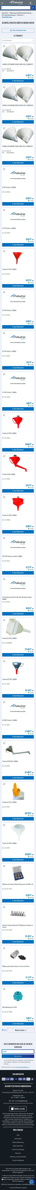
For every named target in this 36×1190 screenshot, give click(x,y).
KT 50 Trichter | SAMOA (9, 187)
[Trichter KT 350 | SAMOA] (18, 832)
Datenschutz (18, 1138)
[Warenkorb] (35, 3)
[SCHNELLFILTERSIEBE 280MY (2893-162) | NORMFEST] (18, 94)
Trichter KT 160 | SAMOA (9, 433)
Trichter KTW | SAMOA (8, 474)
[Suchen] (33, 8)
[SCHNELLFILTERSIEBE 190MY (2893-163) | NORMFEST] (18, 53)
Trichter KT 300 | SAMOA (9, 638)
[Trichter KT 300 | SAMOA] (18, 627)
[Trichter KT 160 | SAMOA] (18, 422)
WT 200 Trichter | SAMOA (9, 720)
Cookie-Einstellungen (18, 1160)
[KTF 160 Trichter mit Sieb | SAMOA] (18, 545)
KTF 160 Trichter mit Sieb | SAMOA (12, 556)
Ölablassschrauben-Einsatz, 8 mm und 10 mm (16, 966)
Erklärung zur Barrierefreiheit (18, 1156)
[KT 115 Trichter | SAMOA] (18, 340)
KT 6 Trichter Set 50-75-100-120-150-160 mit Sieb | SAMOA (17, 598)
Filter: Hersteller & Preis (19, 30)
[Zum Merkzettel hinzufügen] (4, 46)
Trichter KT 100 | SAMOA (9, 269)
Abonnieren (18, 1056)
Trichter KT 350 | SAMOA (9, 843)
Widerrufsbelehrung (18, 1142)
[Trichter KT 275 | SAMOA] (18, 791)
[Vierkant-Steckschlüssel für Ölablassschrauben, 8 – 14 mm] (18, 914)
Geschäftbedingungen (28, 1184)
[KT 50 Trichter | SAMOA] (18, 176)
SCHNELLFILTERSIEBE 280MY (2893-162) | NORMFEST (17, 105)
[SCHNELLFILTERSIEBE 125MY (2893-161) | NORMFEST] (18, 135)
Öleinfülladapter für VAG (9, 1007)
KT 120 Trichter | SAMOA (9, 310)
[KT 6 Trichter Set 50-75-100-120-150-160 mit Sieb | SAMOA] (18, 586)
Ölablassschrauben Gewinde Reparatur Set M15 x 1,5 (17, 884)
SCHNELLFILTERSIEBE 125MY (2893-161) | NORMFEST (17, 146)
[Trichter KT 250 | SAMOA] (18, 504)
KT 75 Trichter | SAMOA (9, 228)
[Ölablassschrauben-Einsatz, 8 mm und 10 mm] (18, 955)
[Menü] (2, 3)
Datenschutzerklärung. (23, 1067)
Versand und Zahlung (18, 1149)
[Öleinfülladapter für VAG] (18, 996)
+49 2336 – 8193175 (28, 1092)
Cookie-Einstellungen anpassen (18, 1187)
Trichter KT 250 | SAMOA (9, 515)
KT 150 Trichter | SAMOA (9, 392)
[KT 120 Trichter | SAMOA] (18, 299)
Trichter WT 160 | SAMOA (9, 679)
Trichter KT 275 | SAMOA (9, 802)
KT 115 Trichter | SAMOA (9, 351)
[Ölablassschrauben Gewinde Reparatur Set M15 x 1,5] (18, 873)
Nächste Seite (20, 1030)
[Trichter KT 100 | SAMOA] (18, 258)
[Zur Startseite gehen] (16, 3)
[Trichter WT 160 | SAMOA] (18, 668)
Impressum (18, 1153)
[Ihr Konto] (30, 3)
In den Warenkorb (18, 81)
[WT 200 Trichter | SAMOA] (18, 709)
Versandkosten (6, 1170)
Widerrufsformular (18, 1146)
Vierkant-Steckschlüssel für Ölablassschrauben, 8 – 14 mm (17, 926)
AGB (18, 1135)
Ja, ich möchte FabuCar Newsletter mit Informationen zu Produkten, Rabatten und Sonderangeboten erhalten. (19, 1062)
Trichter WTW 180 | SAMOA (10, 761)
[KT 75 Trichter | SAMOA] (18, 217)
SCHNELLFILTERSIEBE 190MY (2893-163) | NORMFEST (17, 64)
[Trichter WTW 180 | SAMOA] (18, 750)
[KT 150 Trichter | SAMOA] (18, 381)
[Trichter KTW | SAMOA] (18, 463)
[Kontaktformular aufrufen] (32, 1182)
